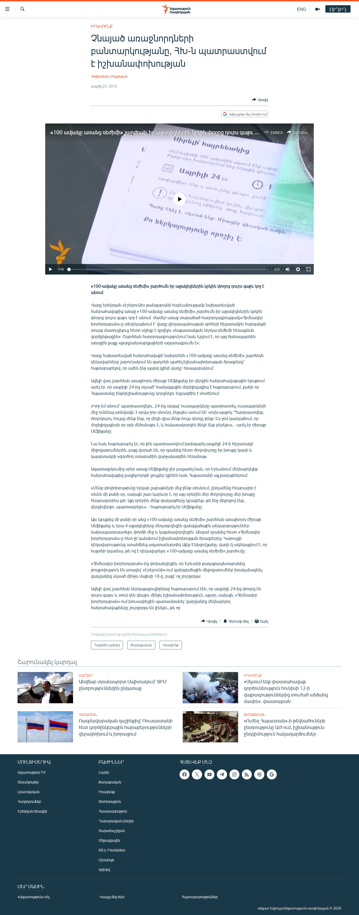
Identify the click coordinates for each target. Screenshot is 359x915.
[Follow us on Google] (272, 774)
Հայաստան (88, 714)
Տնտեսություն (110, 801)
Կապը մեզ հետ (112, 897)
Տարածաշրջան (112, 830)
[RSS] (247, 774)
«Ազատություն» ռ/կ (33, 897)
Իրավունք (101, 26)
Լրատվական (28, 791)
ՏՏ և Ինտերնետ (112, 850)
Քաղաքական (254, 714)
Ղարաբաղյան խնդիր (116, 821)
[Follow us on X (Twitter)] (197, 774)
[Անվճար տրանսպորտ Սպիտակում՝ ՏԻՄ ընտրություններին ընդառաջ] (45, 687)
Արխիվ (104, 869)
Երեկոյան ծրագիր (32, 811)
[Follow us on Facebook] (184, 774)
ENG (301, 9)
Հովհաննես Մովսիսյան (109, 76)
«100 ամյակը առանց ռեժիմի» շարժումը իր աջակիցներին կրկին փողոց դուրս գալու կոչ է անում (166, 132)
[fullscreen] (308, 269)
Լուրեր (104, 772)
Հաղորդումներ (29, 801)
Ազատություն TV (31, 772)
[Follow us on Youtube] (209, 774)
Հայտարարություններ (200, 897)
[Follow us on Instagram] (234, 774)
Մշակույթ (106, 859)
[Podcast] (259, 774)
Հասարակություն (113, 811)
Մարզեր (86, 675)
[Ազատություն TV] (317, 9)
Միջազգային (109, 840)
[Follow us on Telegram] (222, 774)
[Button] (260, 99)
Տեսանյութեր (28, 782)
